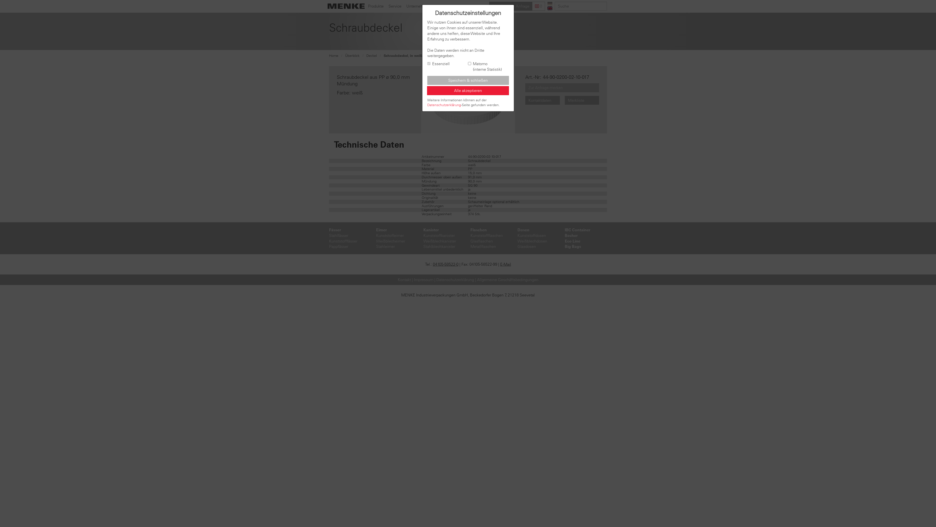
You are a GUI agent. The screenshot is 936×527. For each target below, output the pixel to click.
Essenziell (441, 63)
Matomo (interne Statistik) (487, 66)
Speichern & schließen (468, 80)
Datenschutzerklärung (444, 105)
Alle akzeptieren (468, 90)
